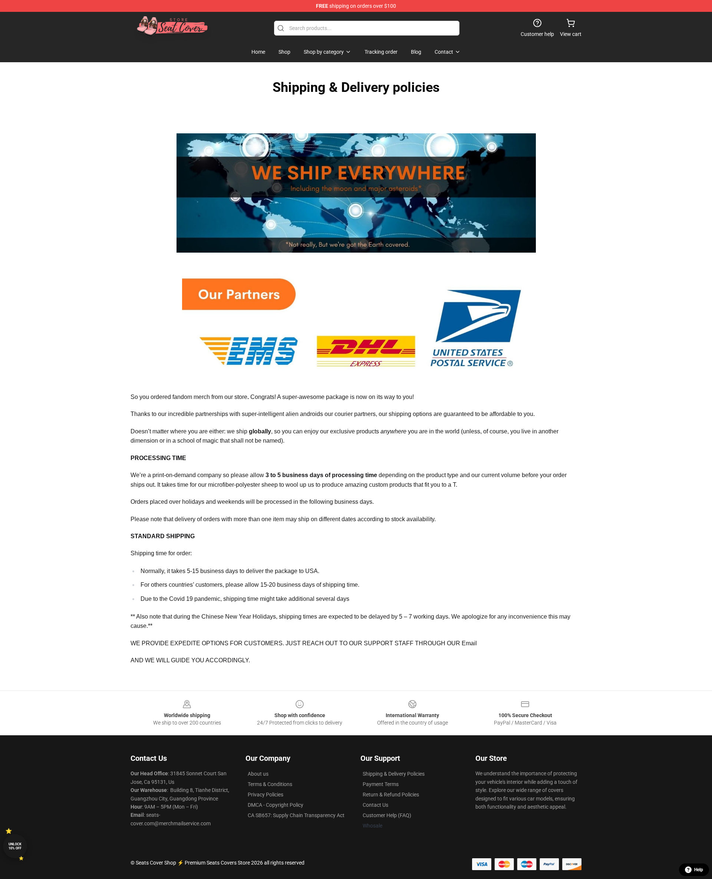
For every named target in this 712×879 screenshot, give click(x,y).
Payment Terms (381, 784)
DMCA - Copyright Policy (275, 805)
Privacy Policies (265, 795)
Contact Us (375, 805)
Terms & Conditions (270, 784)
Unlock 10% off (15, 846)
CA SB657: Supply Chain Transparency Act (296, 815)
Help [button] (698, 869)
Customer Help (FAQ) (387, 815)
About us (258, 774)
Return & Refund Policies (391, 795)
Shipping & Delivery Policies (394, 774)
